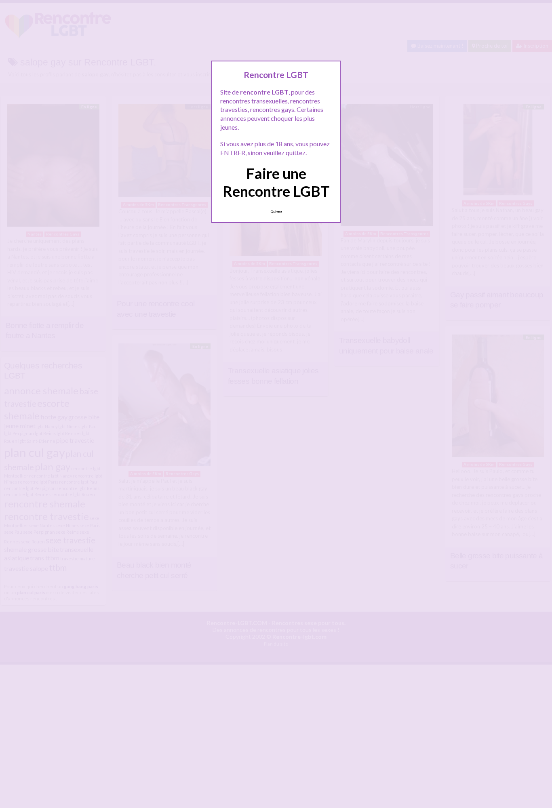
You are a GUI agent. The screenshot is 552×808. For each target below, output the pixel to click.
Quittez (276, 212)
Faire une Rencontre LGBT (276, 182)
